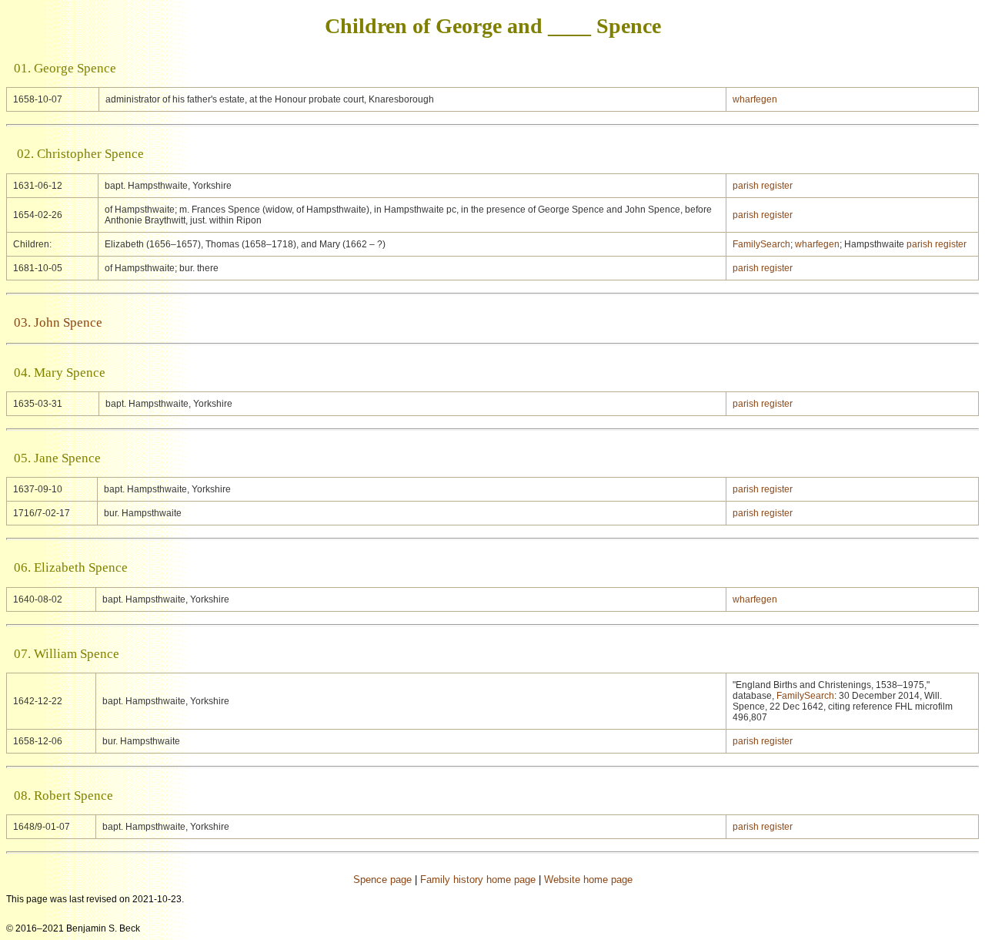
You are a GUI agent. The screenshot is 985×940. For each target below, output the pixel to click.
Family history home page (478, 879)
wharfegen (755, 99)
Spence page (382, 879)
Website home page (588, 879)
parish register (763, 185)
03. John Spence (58, 322)
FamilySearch (761, 244)
